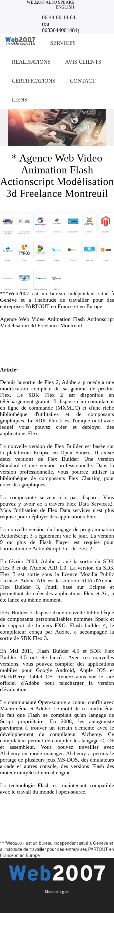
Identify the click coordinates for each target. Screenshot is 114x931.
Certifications (33, 81)
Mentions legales (57, 892)
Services (63, 43)
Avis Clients (83, 62)
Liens (19, 100)
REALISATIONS (31, 62)
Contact (82, 81)
